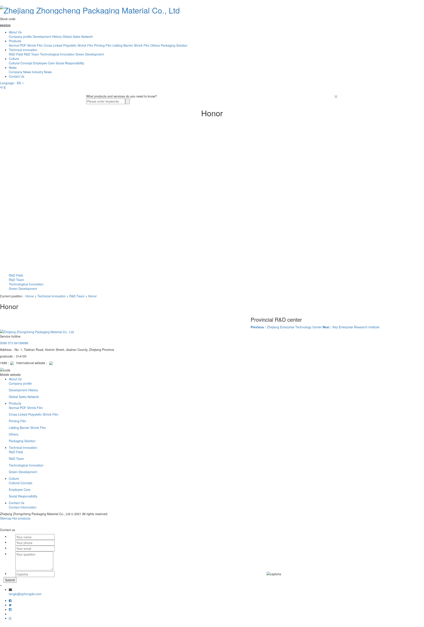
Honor (92, 296)
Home (29, 296)
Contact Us (16, 76)
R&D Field (16, 54)
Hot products (21, 518)
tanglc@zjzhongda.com (25, 594)
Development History (47, 36)
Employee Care (44, 63)
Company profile (20, 36)
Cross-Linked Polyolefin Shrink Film (68, 45)
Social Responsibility (70, 63)
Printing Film (103, 45)
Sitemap (5, 518)
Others (155, 45)
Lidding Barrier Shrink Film (131, 45)
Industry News (42, 72)
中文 (3, 87)
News (13, 67)
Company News (20, 72)
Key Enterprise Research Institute (351, 327)
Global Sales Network (78, 36)
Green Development (90, 54)
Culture (14, 58)
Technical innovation (23, 50)
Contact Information (22, 507)
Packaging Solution (174, 45)
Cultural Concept (20, 63)
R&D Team (31, 54)
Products (15, 41)
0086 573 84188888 (14, 343)
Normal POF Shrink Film (26, 45)
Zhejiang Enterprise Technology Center (286, 327)
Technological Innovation (57, 54)
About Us (15, 32)
